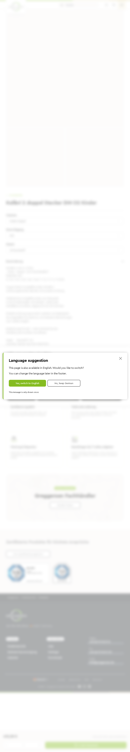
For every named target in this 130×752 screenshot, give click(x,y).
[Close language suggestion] (120, 358)
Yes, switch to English (27, 383)
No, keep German (64, 383)
